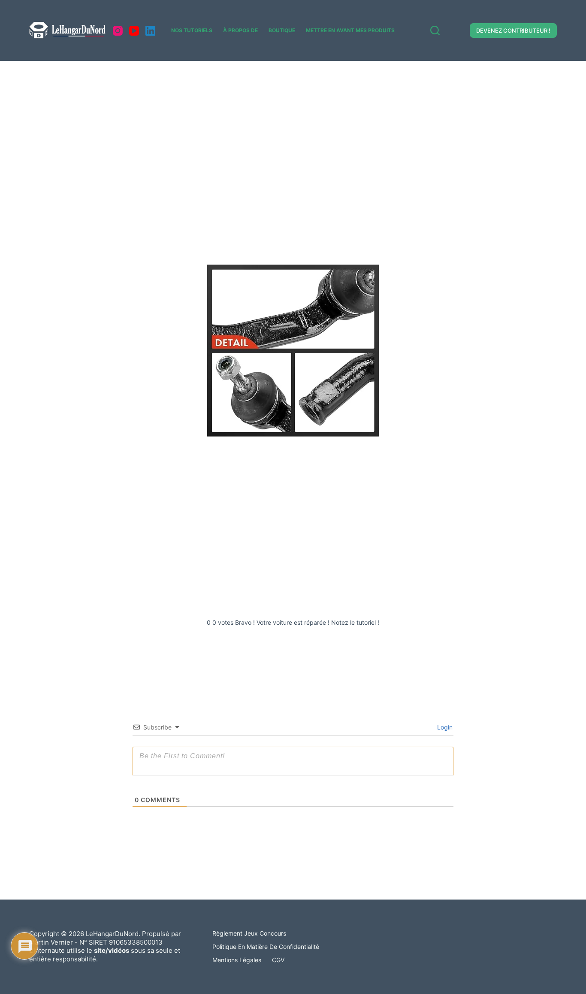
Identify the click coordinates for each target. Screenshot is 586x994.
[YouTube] (134, 31)
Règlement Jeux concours (249, 933)
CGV (278, 960)
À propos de (240, 30)
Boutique (282, 30)
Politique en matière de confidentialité (265, 946)
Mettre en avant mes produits (350, 30)
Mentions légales (236, 960)
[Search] (435, 30)
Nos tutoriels (191, 30)
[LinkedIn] (150, 31)
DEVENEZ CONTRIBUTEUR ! (513, 30)
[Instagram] (118, 31)
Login (444, 727)
